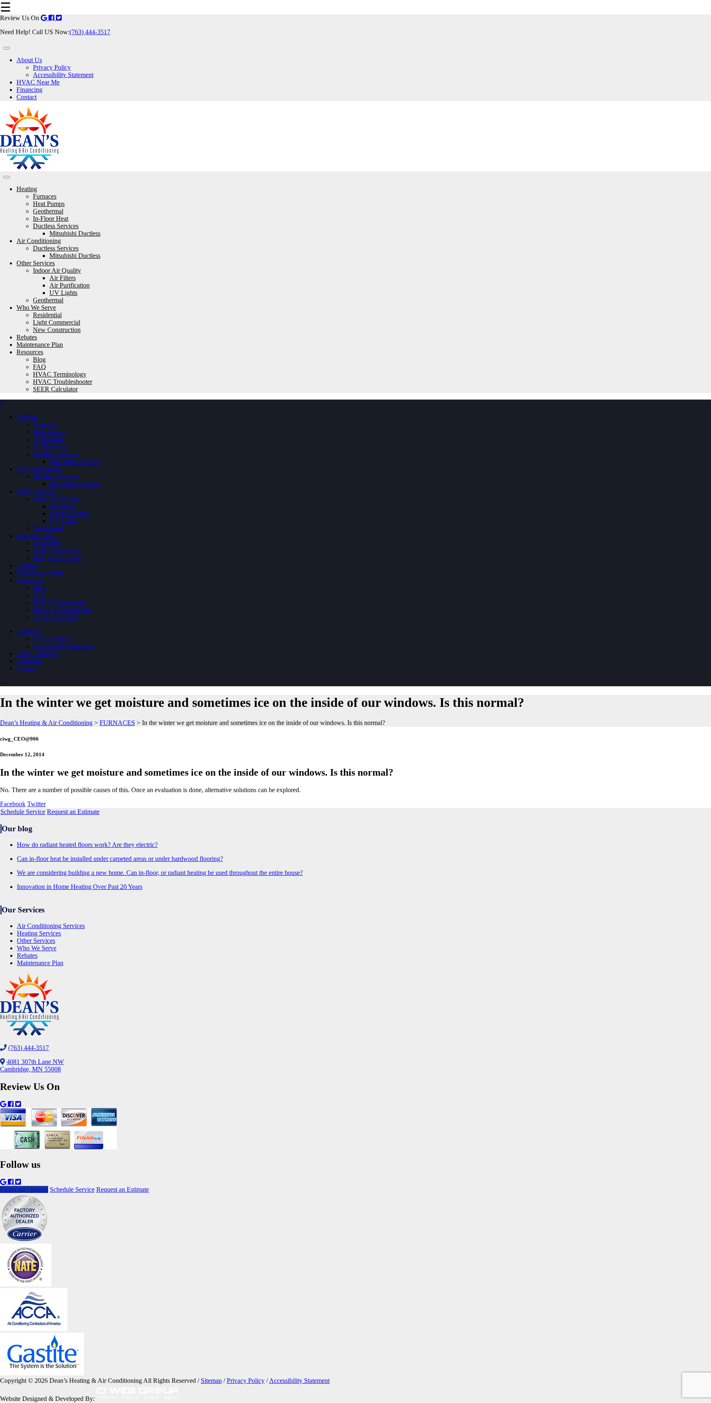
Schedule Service (22, 811)
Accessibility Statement (63, 74)
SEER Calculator (55, 389)
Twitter (36, 803)
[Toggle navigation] (6, 48)
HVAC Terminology (59, 374)
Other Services (35, 263)
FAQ (39, 366)
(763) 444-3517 (90, 31)
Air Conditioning (38, 240)
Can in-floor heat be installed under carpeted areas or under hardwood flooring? (120, 858)
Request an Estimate (73, 811)
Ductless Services (56, 225)
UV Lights (63, 292)
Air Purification (69, 285)
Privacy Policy (52, 67)
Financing (29, 89)
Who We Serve (36, 307)
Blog (39, 359)
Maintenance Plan (39, 344)
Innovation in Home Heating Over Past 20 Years (79, 886)
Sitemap (211, 1380)
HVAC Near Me (38, 82)
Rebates (26, 337)
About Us (29, 59)
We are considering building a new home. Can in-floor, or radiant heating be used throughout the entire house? (160, 872)
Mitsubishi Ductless (74, 233)
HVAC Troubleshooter (62, 381)
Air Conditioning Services (51, 925)
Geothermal (48, 211)
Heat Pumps (49, 203)
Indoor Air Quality (57, 270)
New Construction (57, 329)
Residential (47, 314)
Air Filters (62, 277)
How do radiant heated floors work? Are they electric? (87, 844)
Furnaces (44, 196)
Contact (26, 97)
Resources (29, 351)
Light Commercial (56, 322)
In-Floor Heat (50, 218)
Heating (26, 188)
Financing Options (24, 1189)
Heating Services (39, 933)
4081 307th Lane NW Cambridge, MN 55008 (32, 1065)
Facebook (13, 803)
